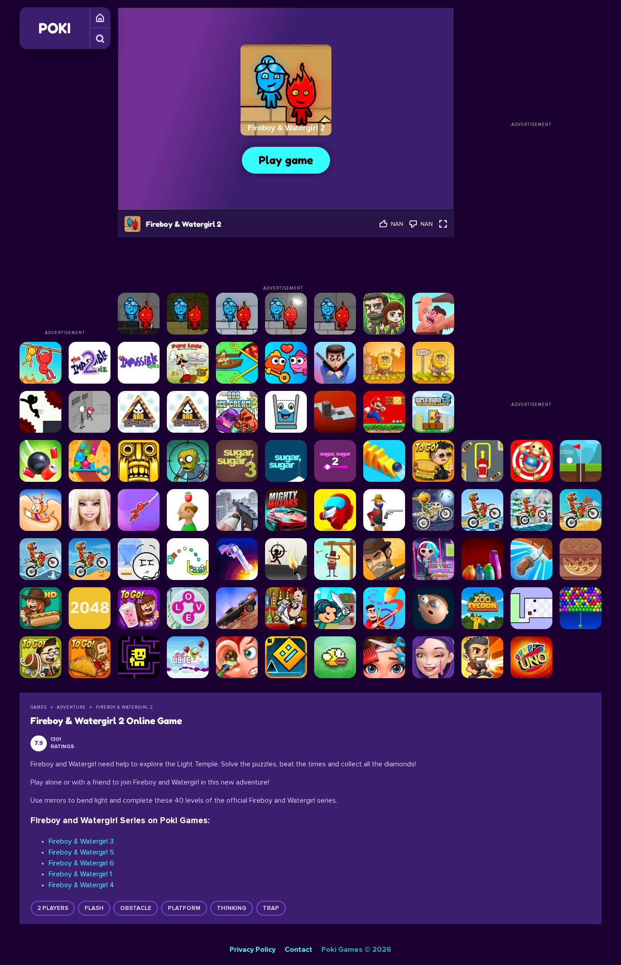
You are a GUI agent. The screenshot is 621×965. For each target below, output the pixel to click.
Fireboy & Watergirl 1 (80, 874)
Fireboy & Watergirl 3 (81, 841)
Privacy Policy (252, 949)
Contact (298, 949)
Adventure (71, 707)
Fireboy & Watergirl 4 (81, 885)
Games (100, 17)
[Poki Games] (55, 28)
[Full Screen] (443, 224)
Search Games (100, 38)
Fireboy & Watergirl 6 (81, 863)
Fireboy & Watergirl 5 (81, 852)
